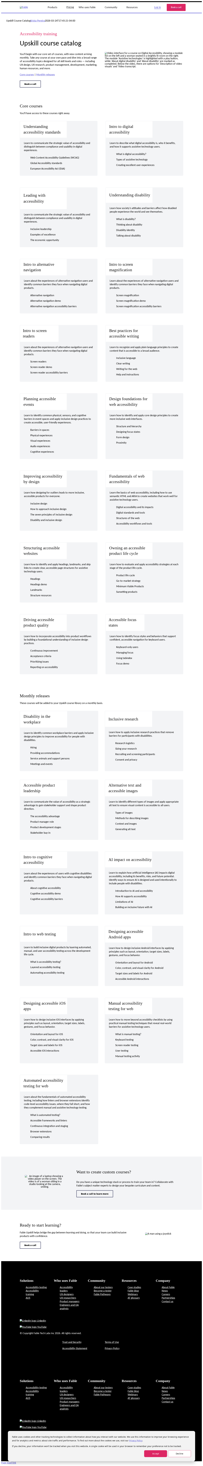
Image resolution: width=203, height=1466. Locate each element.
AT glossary (134, 1298)
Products (52, 7)
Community (111, 7)
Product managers (69, 1301)
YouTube (42, 1327)
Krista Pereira (37, 20)
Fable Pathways (102, 1294)
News (165, 1291)
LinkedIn (41, 1321)
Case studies (134, 1287)
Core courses (27, 74)
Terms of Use (112, 1342)
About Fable (168, 1287)
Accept (155, 1453)
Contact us (167, 1301)
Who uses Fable (87, 7)
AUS (28, 1298)
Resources (132, 7)
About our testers (103, 1287)
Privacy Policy (135, 1440)
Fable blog (133, 1291)
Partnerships (168, 1298)
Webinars (133, 1294)
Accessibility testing (36, 1287)
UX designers (67, 1294)
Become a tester (103, 1291)
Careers (166, 1294)
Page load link (8, 1463)
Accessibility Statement (74, 1348)
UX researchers (68, 1298)
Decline (179, 1453)
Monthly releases (45, 74)
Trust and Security (71, 1342)
